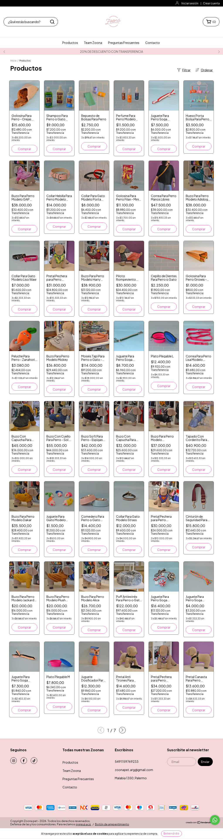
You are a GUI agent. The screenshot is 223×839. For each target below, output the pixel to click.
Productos (70, 43)
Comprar (59, 149)
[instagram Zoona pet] (13, 760)
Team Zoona (93, 43)
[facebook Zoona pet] (23, 760)
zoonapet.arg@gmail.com (134, 770)
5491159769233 (127, 761)
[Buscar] (52, 22)
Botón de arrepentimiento (112, 824)
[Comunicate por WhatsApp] (215, 820)
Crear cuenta (211, 3)
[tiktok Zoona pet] (34, 760)
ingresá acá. (83, 824)
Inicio (13, 60)
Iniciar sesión (189, 3)
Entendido (171, 833)
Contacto (152, 43)
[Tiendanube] (199, 822)
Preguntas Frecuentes (123, 43)
